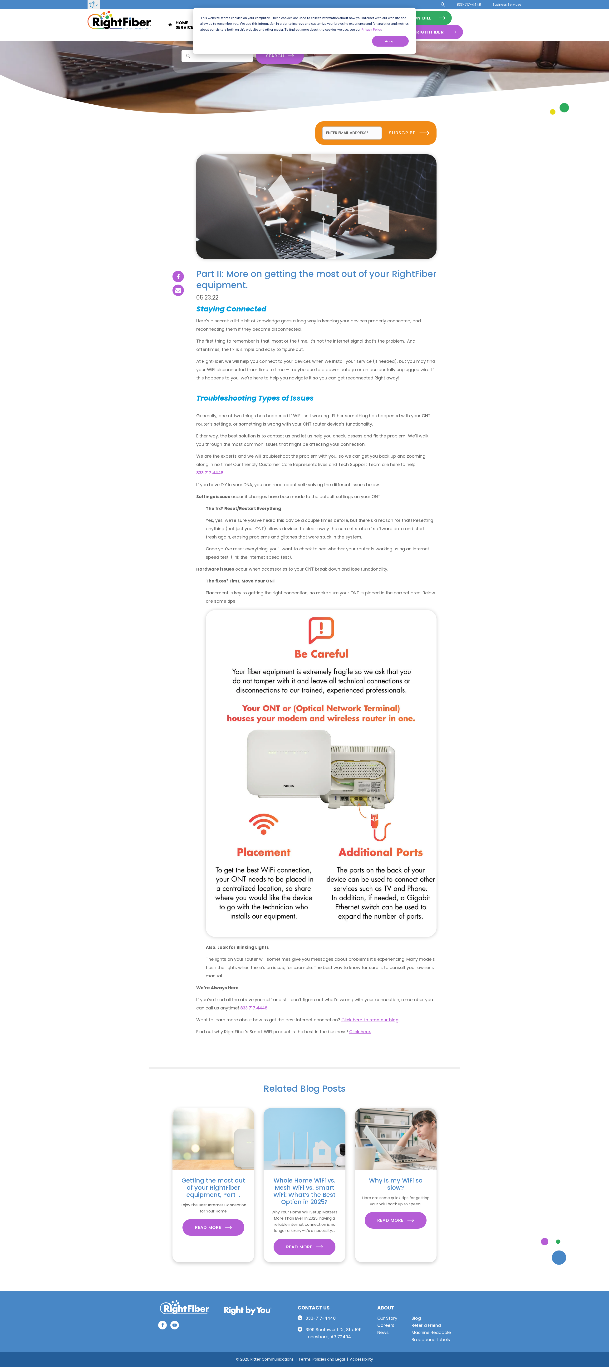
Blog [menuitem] (416, 1318)
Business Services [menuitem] (507, 4)
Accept (390, 41)
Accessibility (361, 1359)
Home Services (186, 24)
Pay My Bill (418, 18)
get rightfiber (425, 32)
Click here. (360, 1032)
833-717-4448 (320, 1318)
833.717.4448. (210, 473)
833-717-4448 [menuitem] (469, 4)
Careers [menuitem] (385, 1325)
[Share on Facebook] (178, 276)
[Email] (178, 290)
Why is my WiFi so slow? (395, 1184)
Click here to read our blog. (370, 1020)
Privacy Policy (371, 29)
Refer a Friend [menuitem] (426, 1325)
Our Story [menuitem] (387, 1318)
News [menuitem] (383, 1332)
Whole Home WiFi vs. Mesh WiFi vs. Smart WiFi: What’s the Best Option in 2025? (304, 1191)
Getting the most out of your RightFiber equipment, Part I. (213, 1187)
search (275, 56)
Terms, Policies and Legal (322, 1359)
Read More (209, 1227)
